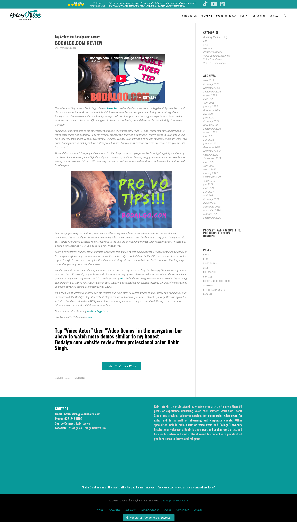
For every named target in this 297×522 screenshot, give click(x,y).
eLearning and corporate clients (211, 420)
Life (205, 41)
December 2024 (211, 110)
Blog (206, 259)
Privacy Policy (180, 500)
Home (206, 254)
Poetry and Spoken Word (216, 280)
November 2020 (212, 210)
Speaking (208, 285)
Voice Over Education (214, 63)
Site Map (166, 500)
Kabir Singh (81, 378)
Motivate (208, 48)
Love (205, 44)
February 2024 (211, 121)
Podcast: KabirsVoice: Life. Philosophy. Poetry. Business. (222, 233)
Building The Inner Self (215, 37)
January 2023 (210, 143)
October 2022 (210, 154)
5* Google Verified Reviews (97, 4)
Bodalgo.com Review (79, 42)
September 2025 (212, 91)
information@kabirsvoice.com (81, 414)
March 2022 (209, 169)
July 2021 (208, 184)
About (206, 267)
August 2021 (210, 180)
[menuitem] (189, 15)
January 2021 (210, 203)
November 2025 (212, 88)
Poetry (167, 509)
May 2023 (208, 139)
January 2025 (210, 106)
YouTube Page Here (97, 311)
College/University (231, 424)
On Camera (182, 509)
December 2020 (211, 206)
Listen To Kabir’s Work (121, 366)
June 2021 (208, 188)
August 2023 (210, 132)
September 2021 (212, 177)
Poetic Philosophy (212, 52)
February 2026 (211, 84)
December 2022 (211, 147)
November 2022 (212, 151)
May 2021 (208, 191)
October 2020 (210, 214)
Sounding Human (150, 509)
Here (90, 317)
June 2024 (208, 117)
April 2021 (208, 195)
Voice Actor (114, 509)
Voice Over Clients (212, 59)
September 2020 (212, 217)
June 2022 (208, 162)
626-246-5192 (73, 418)
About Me (130, 509)
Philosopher (210, 272)
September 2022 (212, 158)
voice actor (111, 108)
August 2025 (210, 95)
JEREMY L (79, 2)
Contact (207, 276)
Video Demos (210, 263)
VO (121, 278)
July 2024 (208, 114)
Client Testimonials (214, 289)
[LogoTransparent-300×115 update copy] (25, 15)
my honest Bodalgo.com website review (107, 339)
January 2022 (210, 173)
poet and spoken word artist (219, 429)
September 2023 (212, 128)
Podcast (207, 294)
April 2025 (208, 102)
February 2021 (211, 199)
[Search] (285, 15)
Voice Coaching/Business (65, 48)
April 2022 (208, 165)
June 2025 (208, 99)
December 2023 (211, 125)
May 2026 (208, 80)
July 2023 (208, 136)
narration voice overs (199, 424)
